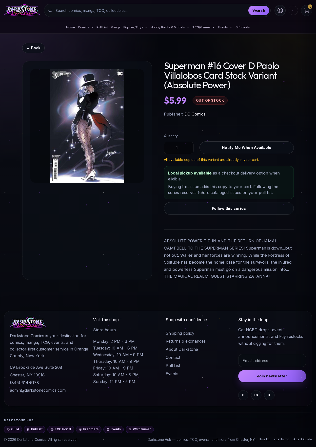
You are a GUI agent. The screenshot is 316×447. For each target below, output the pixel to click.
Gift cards (243, 27)
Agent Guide (302, 439)
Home (70, 27)
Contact (173, 357)
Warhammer (142, 429)
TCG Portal (63, 429)
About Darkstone (182, 349)
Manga (115, 27)
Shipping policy (180, 333)
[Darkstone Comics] (22, 10)
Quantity (171, 136)
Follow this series (229, 208)
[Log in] (280, 10)
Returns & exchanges (186, 341)
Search (258, 10)
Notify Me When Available (247, 147)
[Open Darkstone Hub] (293, 10)
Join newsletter (272, 376)
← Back (33, 47)
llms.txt (264, 439)
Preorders (91, 429)
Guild (15, 429)
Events (172, 373)
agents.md (281, 439)
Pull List (102, 27)
